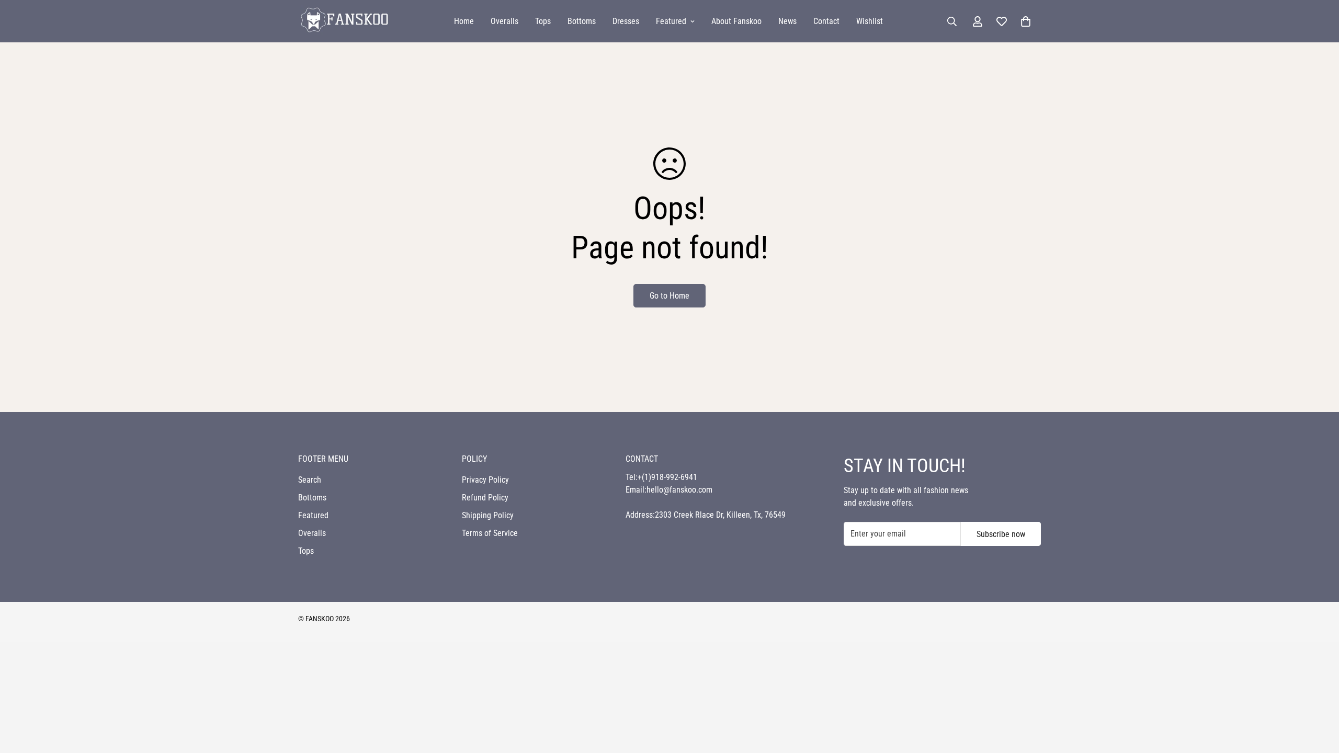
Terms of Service (490, 533)
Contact (826, 21)
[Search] (952, 21)
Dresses (625, 21)
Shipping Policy (488, 515)
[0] (1026, 21)
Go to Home (669, 296)
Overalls (504, 21)
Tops (543, 21)
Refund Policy (485, 498)
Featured (671, 21)
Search (309, 480)
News (787, 21)
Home (464, 21)
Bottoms (582, 21)
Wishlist (869, 21)
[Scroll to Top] (1319, 696)
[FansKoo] (344, 21)
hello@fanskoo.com (679, 490)
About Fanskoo (736, 21)
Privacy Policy (485, 480)
